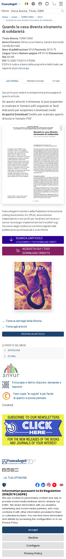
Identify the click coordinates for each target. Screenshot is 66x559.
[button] (25, 4)
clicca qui (23, 68)
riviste (14, 17)
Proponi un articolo (33, 334)
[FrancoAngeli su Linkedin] (8, 470)
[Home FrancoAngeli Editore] (11, 4)
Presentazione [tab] (35, 81)
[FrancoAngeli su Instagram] (12, 470)
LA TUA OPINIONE (15, 477)
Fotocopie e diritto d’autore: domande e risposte (36, 384)
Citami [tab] (56, 81)
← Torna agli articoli (14, 326)
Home (5, 17)
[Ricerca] (62, 10)
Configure (33, 545)
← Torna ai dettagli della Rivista (22, 321)
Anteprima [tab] (12, 81)
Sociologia (14, 350)
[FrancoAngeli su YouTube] (16, 470)
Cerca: (5, 11)
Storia (11, 356)
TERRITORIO (27, 17)
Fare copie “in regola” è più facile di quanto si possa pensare (33, 396)
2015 (39, 17)
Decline (33, 537)
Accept (33, 530)
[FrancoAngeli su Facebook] (4, 470)
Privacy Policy (33, 553)
